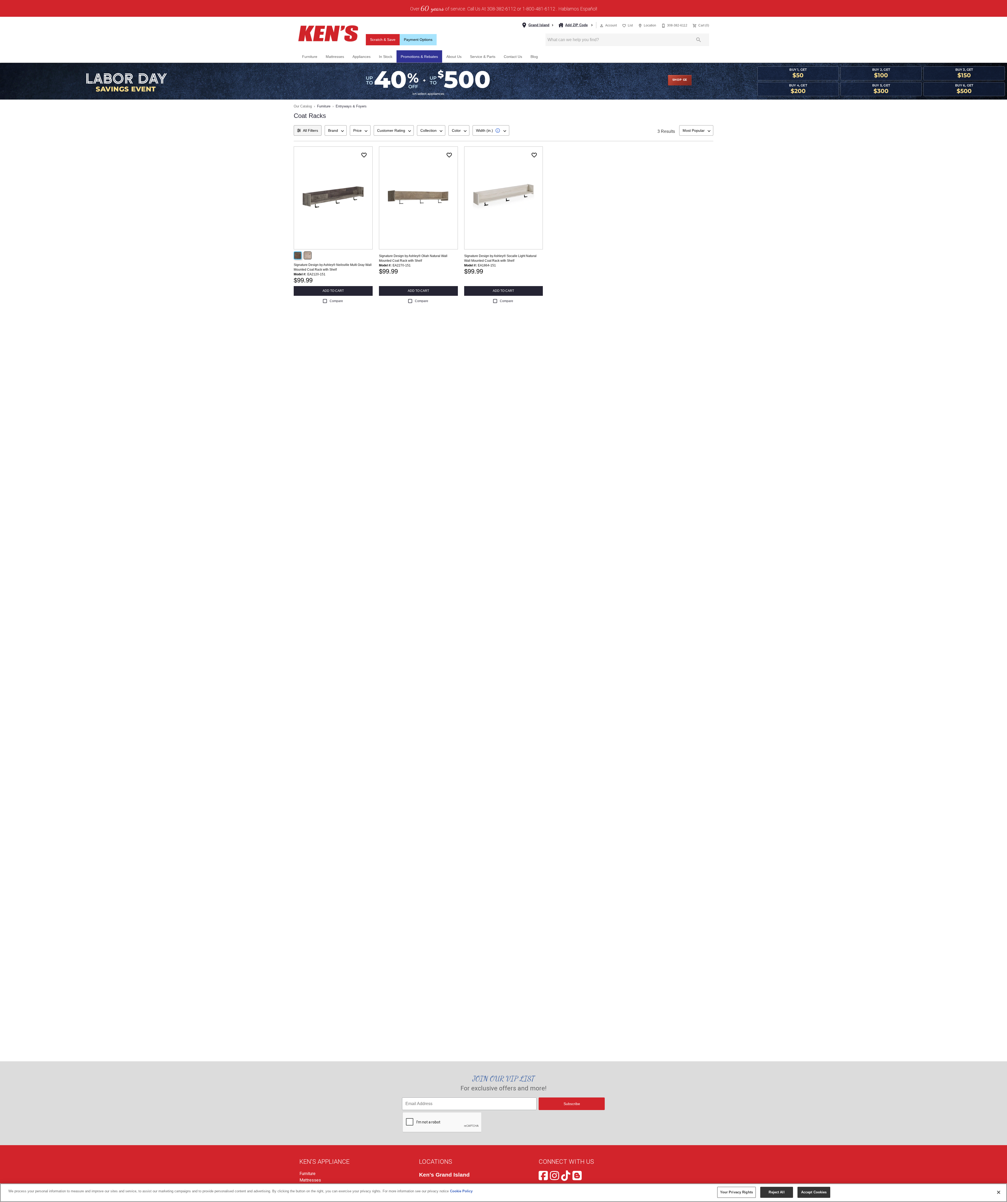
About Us (454, 57)
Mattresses (335, 57)
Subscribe (572, 1104)
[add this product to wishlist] (364, 155)
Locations (435, 1161)
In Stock (385, 57)
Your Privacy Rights (736, 1192)
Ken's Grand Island (444, 1175)
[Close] (998, 1192)
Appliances (361, 57)
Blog (534, 57)
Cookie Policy (461, 1191)
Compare (336, 301)
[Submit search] (698, 40)
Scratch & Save (382, 40)
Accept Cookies (814, 1192)
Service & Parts (482, 57)
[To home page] (328, 33)
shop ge (679, 80)
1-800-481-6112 (538, 9)
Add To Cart (333, 291)
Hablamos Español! (577, 9)
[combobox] (336, 130)
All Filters (310, 130)
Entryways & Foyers (351, 106)
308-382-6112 (501, 9)
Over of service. (438, 8)
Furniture (309, 57)
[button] (601, 26)
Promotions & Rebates (419, 57)
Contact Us (513, 57)
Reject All (776, 1192)
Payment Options (418, 40)
